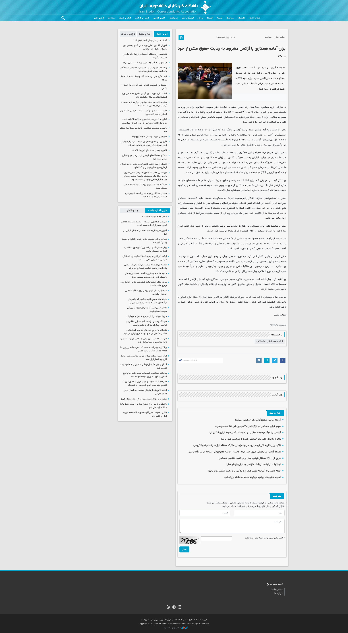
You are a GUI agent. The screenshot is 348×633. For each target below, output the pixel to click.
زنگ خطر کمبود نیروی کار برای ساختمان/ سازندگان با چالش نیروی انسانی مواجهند (144, 69)
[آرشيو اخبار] (179, 607)
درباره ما (278, 593)
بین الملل (173, 18)
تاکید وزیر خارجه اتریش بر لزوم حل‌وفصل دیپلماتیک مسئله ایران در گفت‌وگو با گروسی (237, 445)
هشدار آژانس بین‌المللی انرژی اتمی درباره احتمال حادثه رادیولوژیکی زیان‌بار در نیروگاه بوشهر (234, 452)
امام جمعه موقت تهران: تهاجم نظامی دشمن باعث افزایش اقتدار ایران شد (143, 357)
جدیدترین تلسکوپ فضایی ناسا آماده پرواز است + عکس (144, 86)
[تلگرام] (174, 607)
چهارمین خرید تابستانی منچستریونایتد (149, 136)
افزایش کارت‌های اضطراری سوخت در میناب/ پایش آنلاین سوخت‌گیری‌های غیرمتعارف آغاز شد (144, 143)
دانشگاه (241, 18)
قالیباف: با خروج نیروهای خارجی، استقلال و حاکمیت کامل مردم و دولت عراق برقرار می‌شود (145, 331)
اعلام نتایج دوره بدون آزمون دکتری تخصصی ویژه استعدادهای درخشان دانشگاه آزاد (144, 95)
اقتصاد (210, 18)
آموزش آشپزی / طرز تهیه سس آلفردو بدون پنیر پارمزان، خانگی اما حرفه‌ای (145, 47)
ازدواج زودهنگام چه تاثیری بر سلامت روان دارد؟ (145, 63)
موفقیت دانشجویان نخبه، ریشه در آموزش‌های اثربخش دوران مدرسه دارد (146, 195)
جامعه (220, 18)
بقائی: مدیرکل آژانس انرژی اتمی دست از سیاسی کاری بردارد (251, 439)
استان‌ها (111, 18)
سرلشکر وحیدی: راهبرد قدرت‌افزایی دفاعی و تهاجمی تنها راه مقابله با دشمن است (147, 323)
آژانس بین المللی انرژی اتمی (269, 341)
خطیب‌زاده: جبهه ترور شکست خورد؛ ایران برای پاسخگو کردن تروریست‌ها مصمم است (146, 275)
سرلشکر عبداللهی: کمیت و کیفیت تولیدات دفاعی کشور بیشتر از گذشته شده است (144, 223)
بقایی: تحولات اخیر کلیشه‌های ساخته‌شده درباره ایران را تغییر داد (145, 414)
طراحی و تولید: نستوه (172, 627)
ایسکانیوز (255, 107)
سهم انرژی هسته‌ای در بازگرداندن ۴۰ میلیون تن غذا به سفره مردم (248, 426)
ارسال (184, 549)
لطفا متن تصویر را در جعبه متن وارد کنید (265, 538)
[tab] (162, 34)
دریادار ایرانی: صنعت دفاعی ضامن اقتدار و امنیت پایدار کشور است (144, 240)
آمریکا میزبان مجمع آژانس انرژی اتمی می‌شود (258, 420)
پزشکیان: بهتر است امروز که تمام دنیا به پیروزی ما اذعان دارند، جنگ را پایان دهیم (143, 349)
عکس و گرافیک (142, 18)
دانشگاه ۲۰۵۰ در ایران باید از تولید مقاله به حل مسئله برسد (145, 186)
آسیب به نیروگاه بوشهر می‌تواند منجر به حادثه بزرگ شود (252, 477)
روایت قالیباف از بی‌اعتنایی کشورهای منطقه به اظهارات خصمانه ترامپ (145, 249)
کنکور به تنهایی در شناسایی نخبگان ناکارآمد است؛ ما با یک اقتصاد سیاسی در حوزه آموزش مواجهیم (144, 121)
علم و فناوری (159, 18)
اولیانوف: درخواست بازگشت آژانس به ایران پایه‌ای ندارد (253, 464)
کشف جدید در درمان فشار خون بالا (151, 40)
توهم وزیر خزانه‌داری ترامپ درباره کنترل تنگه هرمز (144, 399)
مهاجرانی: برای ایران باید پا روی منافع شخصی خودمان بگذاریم (146, 292)
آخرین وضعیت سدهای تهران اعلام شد (149, 150)
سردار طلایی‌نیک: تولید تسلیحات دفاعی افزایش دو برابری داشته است (144, 283)
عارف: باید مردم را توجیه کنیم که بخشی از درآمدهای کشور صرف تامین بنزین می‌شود (147, 301)
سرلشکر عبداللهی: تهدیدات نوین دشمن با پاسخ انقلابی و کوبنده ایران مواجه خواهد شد (145, 374)
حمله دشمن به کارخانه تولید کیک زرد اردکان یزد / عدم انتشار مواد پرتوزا (244, 471)
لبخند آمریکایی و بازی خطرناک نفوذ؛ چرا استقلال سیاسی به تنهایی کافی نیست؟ (145, 258)
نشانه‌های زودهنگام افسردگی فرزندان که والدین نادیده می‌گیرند (145, 56)
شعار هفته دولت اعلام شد (154, 217)
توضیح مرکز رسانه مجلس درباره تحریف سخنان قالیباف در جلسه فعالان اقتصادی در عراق (145, 266)
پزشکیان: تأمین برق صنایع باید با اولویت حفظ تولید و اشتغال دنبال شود (143, 405)
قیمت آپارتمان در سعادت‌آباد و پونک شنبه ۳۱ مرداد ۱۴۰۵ (143, 78)
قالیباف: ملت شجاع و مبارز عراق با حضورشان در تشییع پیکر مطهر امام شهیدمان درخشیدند (145, 383)
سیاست (230, 18)
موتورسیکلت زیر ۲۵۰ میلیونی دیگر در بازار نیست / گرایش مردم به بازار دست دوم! (144, 104)
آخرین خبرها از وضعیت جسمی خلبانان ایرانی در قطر (145, 232)
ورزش (200, 18)
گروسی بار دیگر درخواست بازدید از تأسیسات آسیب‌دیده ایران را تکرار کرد (245, 433)
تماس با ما (277, 590)
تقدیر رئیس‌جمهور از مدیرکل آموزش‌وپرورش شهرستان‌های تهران (147, 309)
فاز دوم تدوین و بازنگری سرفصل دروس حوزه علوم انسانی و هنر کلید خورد (143, 112)
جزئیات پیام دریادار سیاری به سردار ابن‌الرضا (147, 316)
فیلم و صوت (125, 18)
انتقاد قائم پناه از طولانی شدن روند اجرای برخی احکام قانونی (145, 392)
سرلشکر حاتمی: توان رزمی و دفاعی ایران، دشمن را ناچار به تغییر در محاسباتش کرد (144, 340)
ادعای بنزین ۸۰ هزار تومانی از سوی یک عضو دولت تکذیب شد (144, 366)
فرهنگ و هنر (188, 18)
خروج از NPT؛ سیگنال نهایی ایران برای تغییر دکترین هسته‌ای (250, 458)
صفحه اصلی (254, 18)
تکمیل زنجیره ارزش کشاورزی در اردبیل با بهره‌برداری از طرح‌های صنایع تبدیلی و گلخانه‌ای (143, 165)
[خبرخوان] (168, 607)
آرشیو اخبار (99, 18)
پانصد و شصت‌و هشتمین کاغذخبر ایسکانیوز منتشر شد (143, 129)
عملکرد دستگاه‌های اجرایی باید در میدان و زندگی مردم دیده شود (144, 157)
